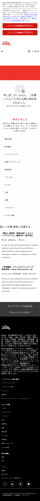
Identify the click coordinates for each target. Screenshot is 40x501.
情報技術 (4, 424)
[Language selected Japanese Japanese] (31, 51)
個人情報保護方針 (7, 495)
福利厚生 (4, 394)
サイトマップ (26, 495)
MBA (3, 461)
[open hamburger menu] (2, 51)
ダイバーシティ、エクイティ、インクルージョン (15, 398)
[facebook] (4, 484)
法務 (3, 428)
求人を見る (5, 474)
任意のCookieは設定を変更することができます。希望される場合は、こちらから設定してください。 (19, 16)
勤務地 (3, 470)
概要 (3, 457)
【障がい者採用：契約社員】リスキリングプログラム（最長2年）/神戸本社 (17, 234)
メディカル (5, 435)
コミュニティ (5, 390)
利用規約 (17, 495)
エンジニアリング (6, 412)
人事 (3, 420)
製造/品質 (4, 431)
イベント (4, 467)
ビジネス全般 (5, 447)
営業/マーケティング (7, 443)
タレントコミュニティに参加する (11, 478)
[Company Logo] (7, 43)
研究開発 (4, 439)
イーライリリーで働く (8, 386)
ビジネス (4, 408)
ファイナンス (5, 416)
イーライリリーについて (8, 383)
